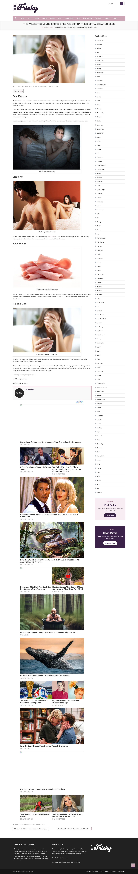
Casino (99, 97)
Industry (99, 286)
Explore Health (110, 515)
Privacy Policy (121, 871)
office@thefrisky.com (62, 858)
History (99, 262)
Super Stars (100, 436)
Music (98, 355)
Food (98, 185)
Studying (99, 428)
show (21, 91)
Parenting (98, 18)
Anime (99, 48)
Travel (114, 18)
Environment (100, 169)
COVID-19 (100, 133)
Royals (107, 18)
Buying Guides (101, 84)
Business (99, 80)
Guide (99, 226)
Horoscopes (100, 274)
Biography (100, 72)
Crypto (99, 141)
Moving (99, 351)
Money (99, 339)
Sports (99, 423)
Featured (99, 181)
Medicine (99, 331)
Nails (98, 359)
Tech (98, 440)
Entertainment (87, 18)
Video (98, 484)
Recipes (99, 395)
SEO (98, 411)
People (99, 375)
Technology (100, 444)
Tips (98, 452)
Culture (99, 145)
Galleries (99, 197)
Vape (98, 476)
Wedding (99, 492)
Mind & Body (100, 335)
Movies (52, 18)
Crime (99, 137)
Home (22, 18)
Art (98, 52)
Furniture (99, 193)
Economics (100, 157)
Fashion (99, 177)
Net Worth (100, 363)
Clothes (99, 121)
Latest (101, 871)
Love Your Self (101, 319)
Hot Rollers (100, 278)
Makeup (99, 323)
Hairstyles (100, 250)
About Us (88, 871)
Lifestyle (99, 310)
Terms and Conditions (110, 871)
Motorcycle (100, 343)
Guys (98, 230)
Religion (99, 403)
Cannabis (100, 88)
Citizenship (100, 113)
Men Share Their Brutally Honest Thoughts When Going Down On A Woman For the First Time (75, 829)
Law (98, 298)
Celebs (44, 18)
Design (99, 149)
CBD (98, 101)
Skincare (99, 419)
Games (99, 206)
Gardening (100, 210)
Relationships (69, 18)
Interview (99, 294)
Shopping (100, 415)
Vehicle (99, 480)
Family (99, 173)
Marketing (100, 327)
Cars (98, 92)
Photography (101, 383)
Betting (99, 68)
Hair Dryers (100, 242)
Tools (98, 460)
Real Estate (100, 391)
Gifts (98, 214)
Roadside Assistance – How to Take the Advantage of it (31, 829)
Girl (98, 218)
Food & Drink (101, 189)
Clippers (99, 117)
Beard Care (100, 60)
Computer (100, 125)
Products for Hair (102, 387)
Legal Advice (100, 302)
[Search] (121, 3)
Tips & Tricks (100, 456)
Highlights (100, 258)
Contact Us (95, 871)
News (29, 18)
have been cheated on (26, 100)
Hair (98, 234)
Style (78, 18)
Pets (98, 379)
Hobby (99, 266)
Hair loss (99, 246)
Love (59, 18)
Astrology (100, 56)
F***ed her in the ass (54, 236)
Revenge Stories (39, 824)
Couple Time (100, 129)
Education (100, 161)
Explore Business (110, 543)
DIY (98, 153)
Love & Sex (33, 86)
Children (99, 109)
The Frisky (17, 86)
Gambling (100, 201)
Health (37, 18)
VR (98, 488)
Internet (99, 290)
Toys (98, 464)
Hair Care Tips (101, 238)
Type (98, 472)
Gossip (99, 222)
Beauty (99, 64)
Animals (99, 44)
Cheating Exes (23, 824)
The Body (100, 448)
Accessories (100, 40)
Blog (98, 76)
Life (98, 306)
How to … (100, 282)
